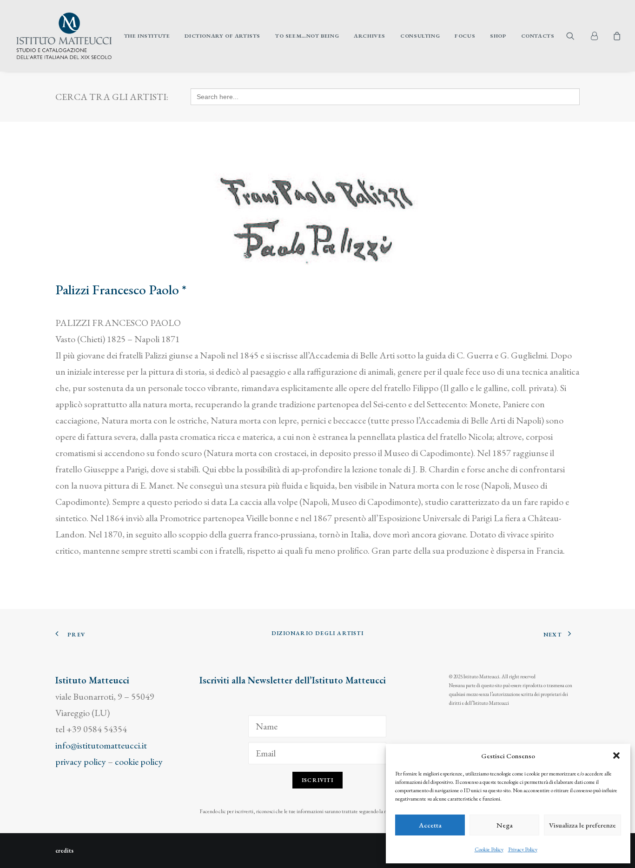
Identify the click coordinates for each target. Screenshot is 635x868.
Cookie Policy (489, 849)
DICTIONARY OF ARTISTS (222, 36)
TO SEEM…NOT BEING (307, 36)
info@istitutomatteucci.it (101, 745)
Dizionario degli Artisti (317, 633)
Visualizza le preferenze (582, 825)
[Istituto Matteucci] (64, 36)
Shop (498, 36)
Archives (369, 36)
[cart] (615, 36)
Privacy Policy (522, 849)
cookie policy (139, 761)
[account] (597, 36)
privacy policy (80, 761)
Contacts (538, 36)
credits (64, 851)
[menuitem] (147, 36)
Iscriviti (317, 780)
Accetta (430, 825)
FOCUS (465, 36)
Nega (504, 825)
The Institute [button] (147, 36)
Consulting (420, 36)
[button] (616, 755)
